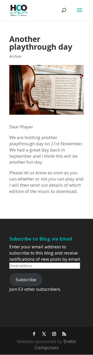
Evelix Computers (55, 344)
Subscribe (26, 279)
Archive (15, 56)
